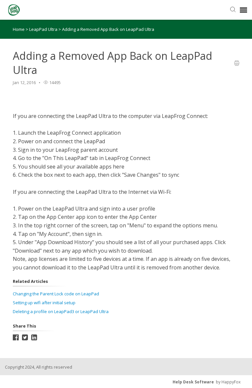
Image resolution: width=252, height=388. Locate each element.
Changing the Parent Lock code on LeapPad (56, 294)
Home (19, 29)
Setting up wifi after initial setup (44, 303)
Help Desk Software (193, 382)
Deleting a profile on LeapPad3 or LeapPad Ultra (61, 311)
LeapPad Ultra (43, 29)
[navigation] (243, 9)
